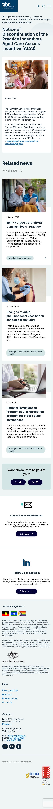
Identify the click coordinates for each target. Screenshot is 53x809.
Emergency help (10, 698)
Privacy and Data (10, 690)
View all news (9, 170)
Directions (7, 724)
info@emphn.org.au (17, 735)
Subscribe (24, 534)
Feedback (7, 694)
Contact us (7, 702)
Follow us (24, 591)
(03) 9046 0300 (16, 738)
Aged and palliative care (17, 17)
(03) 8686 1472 (14, 740)
